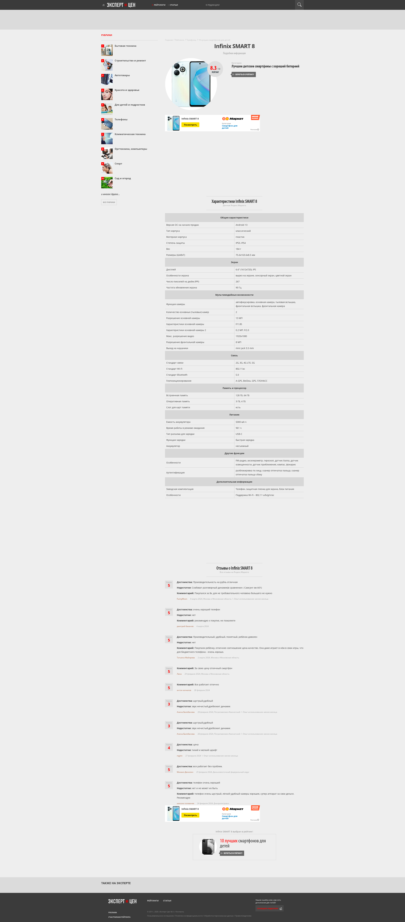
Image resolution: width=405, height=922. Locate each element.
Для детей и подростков (130, 104)
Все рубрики (109, 202)
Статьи (174, 4)
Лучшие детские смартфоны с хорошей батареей (265, 66)
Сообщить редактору (267, 908)
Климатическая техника (130, 134)
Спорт (118, 163)
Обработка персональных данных (219, 916)
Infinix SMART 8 (190, 118)
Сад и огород (123, 178)
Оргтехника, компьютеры (131, 148)
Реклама (112, 912)
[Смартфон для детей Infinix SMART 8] (173, 123)
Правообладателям (243, 916)
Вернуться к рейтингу (243, 74)
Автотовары (122, 75)
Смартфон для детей (229, 127)
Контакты (180, 911)
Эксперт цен (121, 5)
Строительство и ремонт (130, 60)
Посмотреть (190, 124)
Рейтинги (159, 4)
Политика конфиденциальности (189, 916)
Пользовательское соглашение (160, 916)
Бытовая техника (125, 45)
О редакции (213, 4)
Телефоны (121, 119)
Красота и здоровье (127, 89)
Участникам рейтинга (119, 917)
